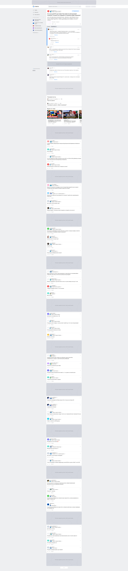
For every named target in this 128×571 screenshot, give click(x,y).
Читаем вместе (54, 237)
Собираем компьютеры (56, 446)
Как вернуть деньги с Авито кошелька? (56, 105)
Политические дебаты (56, 286)
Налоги (56, 103)
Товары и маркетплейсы (56, 11)
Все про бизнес (55, 141)
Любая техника (55, 489)
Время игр (54, 405)
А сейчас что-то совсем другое (58, 193)
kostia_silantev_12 (51, 103)
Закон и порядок (55, 185)
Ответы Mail (54, 548)
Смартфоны (54, 496)
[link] (54, 117)
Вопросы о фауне (55, 377)
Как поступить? (51, 100)
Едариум (53, 293)
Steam (53, 398)
